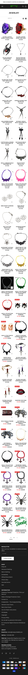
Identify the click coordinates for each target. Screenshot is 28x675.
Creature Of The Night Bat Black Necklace (21, 249)
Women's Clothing (6, 569)
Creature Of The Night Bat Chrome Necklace (7, 271)
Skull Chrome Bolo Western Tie (7, 164)
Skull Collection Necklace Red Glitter (7, 315)
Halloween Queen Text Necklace (7, 122)
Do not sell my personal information (11, 620)
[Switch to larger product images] (23, 18)
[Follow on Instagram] (6, 653)
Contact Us (4, 599)
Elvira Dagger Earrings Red (7, 401)
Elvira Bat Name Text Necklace (7, 80)
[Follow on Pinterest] (10, 653)
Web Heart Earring (7, 206)
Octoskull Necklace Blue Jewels (7, 444)
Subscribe (8, 558)
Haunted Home (5, 582)
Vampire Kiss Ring (21, 400)
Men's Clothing (5, 572)
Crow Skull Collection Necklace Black (7, 359)
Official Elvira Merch (6, 577)
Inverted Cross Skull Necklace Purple (7, 487)
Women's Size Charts (7, 604)
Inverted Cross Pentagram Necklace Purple (7, 509)
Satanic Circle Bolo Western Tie (21, 122)
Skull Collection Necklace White (20, 444)
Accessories (4, 574)
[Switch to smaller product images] (26, 18)
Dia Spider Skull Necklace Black (7, 530)
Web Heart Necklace (20, 206)
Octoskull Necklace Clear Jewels (21, 422)
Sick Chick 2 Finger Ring (7, 422)
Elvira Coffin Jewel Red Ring (21, 37)
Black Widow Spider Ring (7, 58)
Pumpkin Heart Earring (21, 227)
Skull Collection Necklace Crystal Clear (7, 293)
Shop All (3, 566)
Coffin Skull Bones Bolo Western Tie (7, 143)
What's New (4, 579)
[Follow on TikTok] (14, 653)
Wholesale (4, 612)
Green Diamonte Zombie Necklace (20, 530)
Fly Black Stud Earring (21, 314)
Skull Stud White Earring (7, 336)
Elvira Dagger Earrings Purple (20, 380)
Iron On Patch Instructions (8, 609)
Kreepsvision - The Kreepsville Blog (11, 602)
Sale (2, 585)
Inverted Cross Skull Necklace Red (20, 466)
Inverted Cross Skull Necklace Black (21, 487)
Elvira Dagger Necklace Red (7, 380)
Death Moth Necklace (21, 164)
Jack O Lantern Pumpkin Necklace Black (21, 337)
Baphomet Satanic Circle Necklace (7, 248)
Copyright (4, 615)
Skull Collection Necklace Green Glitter (20, 293)
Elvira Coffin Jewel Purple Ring (7, 37)
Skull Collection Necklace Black (7, 466)
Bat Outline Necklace (7, 227)
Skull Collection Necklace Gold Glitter (20, 271)
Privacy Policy (5, 617)
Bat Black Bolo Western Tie (21, 143)
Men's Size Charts (6, 607)
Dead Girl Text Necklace (7, 101)
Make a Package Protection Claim (10, 597)
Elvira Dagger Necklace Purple (20, 358)
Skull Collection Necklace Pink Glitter (20, 185)
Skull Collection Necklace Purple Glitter (7, 185)
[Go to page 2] (17, 537)
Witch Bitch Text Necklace (20, 80)
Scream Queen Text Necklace (21, 101)
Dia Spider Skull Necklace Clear (20, 508)
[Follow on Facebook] (2, 653)
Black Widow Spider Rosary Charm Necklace (20, 59)
